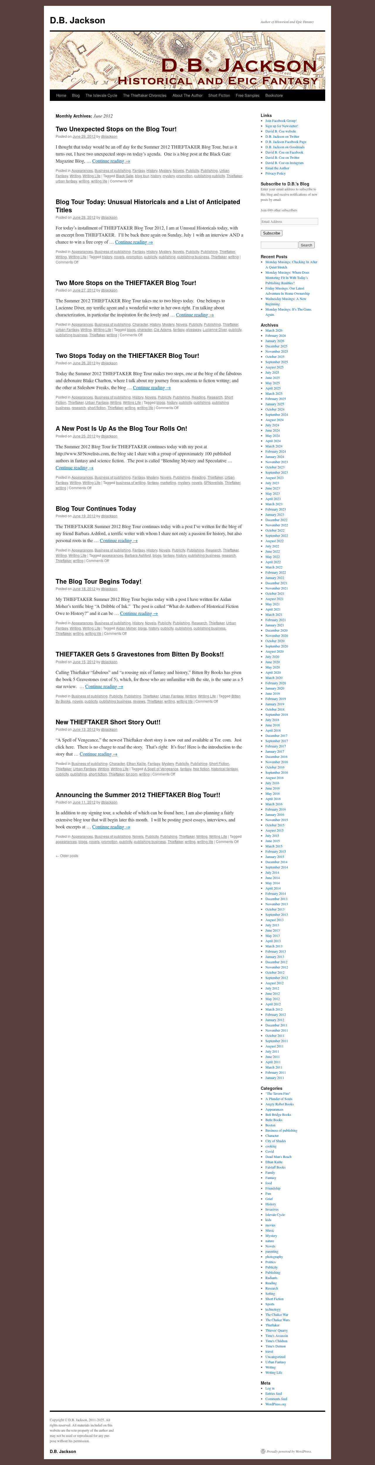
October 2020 (274, 640)
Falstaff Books (275, 1167)
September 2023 (276, 472)
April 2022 (273, 561)
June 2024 (272, 430)
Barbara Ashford (138, 555)
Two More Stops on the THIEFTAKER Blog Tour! (126, 282)
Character (140, 324)
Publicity (192, 170)
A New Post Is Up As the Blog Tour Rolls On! (121, 428)
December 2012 (276, 961)
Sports (270, 1304)
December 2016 (276, 756)
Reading (198, 396)
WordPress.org (275, 1404)
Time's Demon (275, 1346)
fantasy (178, 329)
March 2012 (273, 1009)
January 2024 (274, 456)
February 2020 (275, 682)
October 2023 (274, 467)
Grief (269, 1198)
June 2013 (272, 930)
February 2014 (275, 893)
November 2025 (276, 351)
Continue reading (111, 161)
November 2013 (276, 904)
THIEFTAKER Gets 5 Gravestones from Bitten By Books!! (140, 653)
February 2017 (275, 746)
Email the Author (277, 168)
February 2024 (275, 451)
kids (268, 1219)
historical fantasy (224, 768)
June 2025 (272, 377)
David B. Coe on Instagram (284, 162)
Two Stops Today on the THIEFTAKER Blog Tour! (127, 355)
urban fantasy (66, 180)
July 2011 (272, 1051)
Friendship (272, 1188)
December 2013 (276, 898)
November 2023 (276, 461)
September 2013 (276, 914)
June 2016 (272, 788)
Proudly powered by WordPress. (289, 1451)
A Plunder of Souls (278, 1098)
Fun (268, 1193)
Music (269, 1230)
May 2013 (272, 935)
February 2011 (275, 1072)
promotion (184, 175)
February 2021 (275, 619)
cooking (271, 1146)
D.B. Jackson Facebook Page (285, 141)
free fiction (201, 768)
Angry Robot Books (279, 1104)
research (79, 407)
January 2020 (274, 688)
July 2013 (272, 925)
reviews (139, 701)
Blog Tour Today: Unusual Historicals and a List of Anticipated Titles (148, 205)
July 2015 (272, 835)
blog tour (142, 175)
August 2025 (274, 367)
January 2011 (274, 1077)
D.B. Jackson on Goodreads (285, 146)
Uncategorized (275, 1356)
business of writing (131, 482)
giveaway (193, 329)
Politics (270, 1261)
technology (273, 1309)
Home (61, 95)
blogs (131, 329)
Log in (270, 1388)
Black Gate (124, 175)
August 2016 (274, 777)
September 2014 (276, 867)
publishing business (193, 256)
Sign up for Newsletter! (281, 125)
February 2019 (275, 698)
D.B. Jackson (77, 19)
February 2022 (275, 572)
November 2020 (276, 635)
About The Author (187, 95)
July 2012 (272, 988)
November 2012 (276, 967)
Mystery (165, 170)
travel (269, 1351)
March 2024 (273, 446)
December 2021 (276, 582)
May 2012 (272, 998)
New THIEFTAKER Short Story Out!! (108, 721)
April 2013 (273, 940)
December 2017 (276, 735)
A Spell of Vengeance (161, 768)
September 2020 (276, 646)
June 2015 (272, 840)
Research (215, 396)
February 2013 (275, 951)
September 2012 (276, 977)
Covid (269, 1151)
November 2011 (276, 1030)
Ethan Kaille (136, 763)
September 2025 (276, 361)
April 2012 (273, 1004)
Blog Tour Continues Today (96, 508)
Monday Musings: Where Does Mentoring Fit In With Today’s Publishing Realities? (287, 277)
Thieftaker (234, 175)
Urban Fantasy (67, 329)
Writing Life (91, 175)
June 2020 (272, 661)
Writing (75, 175)
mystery (169, 175)
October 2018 (274, 709)
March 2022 (273, 567)
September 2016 (276, 772)
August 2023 (274, 477)
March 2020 (273, 677)
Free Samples (248, 95)
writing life (99, 180)
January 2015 (274, 856)
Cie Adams (162, 329)
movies (270, 1225)
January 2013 (274, 956)
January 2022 (274, 577)
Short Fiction (219, 95)
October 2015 (274, 825)
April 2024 (273, 440)
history (156, 175)
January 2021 (274, 625)
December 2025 (276, 346)
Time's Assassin (276, 1335)
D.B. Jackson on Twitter (282, 136)
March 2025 (273, 393)
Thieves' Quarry (276, 1330)
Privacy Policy (275, 173)
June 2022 (272, 551)
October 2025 (274, 356)
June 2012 (272, 993)
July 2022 (272, 546)
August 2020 (274, 651)
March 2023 (273, 503)
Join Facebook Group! (281, 120)
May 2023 (272, 493)
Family (270, 1172)
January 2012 (274, 1019)
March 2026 (273, 330)
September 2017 (276, 740)
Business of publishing (113, 170)
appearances (112, 555)
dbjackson (109, 136)
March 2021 (273, 614)
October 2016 (274, 767)
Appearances (82, 170)
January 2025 (274, 403)
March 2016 (273, 804)
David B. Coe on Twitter (282, 157)
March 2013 (273, 946)
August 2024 (274, 419)
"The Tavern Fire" (277, 1093)
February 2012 (275, 1014)
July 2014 (272, 872)
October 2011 (274, 1035)
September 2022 (276, 535)
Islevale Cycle (275, 1214)
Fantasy (138, 170)
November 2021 (276, 588)
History (151, 170)
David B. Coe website (280, 131)
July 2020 (272, 656)
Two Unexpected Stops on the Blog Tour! (116, 128)
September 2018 (276, 714)
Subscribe (271, 233)
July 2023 (272, 482)
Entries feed (273, 1393)
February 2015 (275, 851)
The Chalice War (276, 1314)
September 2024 (276, 414)
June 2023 (272, 488)
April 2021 (273, 609)
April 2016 (273, 798)
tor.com (131, 773)
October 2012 (274, 972)
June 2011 (272, 1056)
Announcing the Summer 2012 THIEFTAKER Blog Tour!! (138, 794)
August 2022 (274, 540)
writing (84, 180)
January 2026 (274, 340)
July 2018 (272, 719)
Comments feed (276, 1398)
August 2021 (274, 598)
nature (269, 1240)
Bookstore (274, 95)
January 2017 (274, 751)
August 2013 (274, 919)
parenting (271, 1251)
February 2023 (275, 509)
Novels (178, 170)
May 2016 (272, 793)
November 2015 (276, 819)
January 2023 (274, 514)
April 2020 (273, 672)
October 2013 (274, 909)
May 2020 (272, 667)
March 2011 (273, 1067)
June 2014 (272, 877)
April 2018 (273, 730)
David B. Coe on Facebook (284, 152)
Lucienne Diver (215, 329)
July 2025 (272, 372)
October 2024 (274, 409)
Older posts (67, 855)
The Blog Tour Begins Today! (99, 581)
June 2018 (272, 725)
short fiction (97, 407)
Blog (76, 95)
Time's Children (276, 1340)
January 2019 (274, 704)
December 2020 (276, 630)
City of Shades (275, 1140)
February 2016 (275, 809)
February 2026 (275, 335)
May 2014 (272, 882)
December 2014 (276, 861)
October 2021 (274, 593)
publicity (150, 256)
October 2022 (274, 530)
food (268, 1182)
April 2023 (273, 498)
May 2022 (272, 556)
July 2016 (272, 782)
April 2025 (273, 388)
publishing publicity (209, 175)
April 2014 (273, 888)
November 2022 (276, 525)
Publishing (209, 170)
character (144, 329)
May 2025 (272, 382)
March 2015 (273, 846)
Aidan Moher (126, 627)
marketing (168, 482)
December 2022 (276, 519)
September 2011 (276, 1040)
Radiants (271, 1277)
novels (119, 256)
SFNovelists (213, 482)
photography (274, 1256)
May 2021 (272, 603)
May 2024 (272, 435)
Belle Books (273, 1119)
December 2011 (276, 1025)
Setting (270, 1293)
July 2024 (272, 425)
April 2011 (273, 1061)
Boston (270, 1125)
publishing (167, 256)
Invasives (272, 1209)
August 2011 (274, 1046)
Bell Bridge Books (278, 1114)
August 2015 (274, 830)
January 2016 (274, 814)
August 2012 (274, 982)
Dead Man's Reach (278, 1156)
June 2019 (272, 693)
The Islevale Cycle (101, 95)
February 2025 (275, 398)
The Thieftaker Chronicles (145, 95)
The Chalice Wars (277, 1319)
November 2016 (276, 761)
